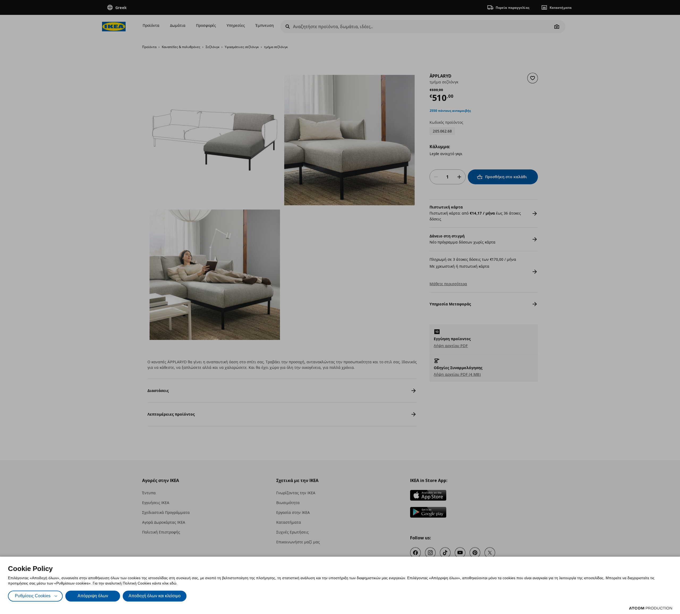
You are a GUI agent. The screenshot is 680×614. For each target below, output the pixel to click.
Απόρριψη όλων (93, 596)
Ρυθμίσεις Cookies (32, 596)
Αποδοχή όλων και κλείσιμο (155, 596)
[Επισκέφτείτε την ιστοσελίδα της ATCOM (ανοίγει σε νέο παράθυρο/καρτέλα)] (650, 608)
